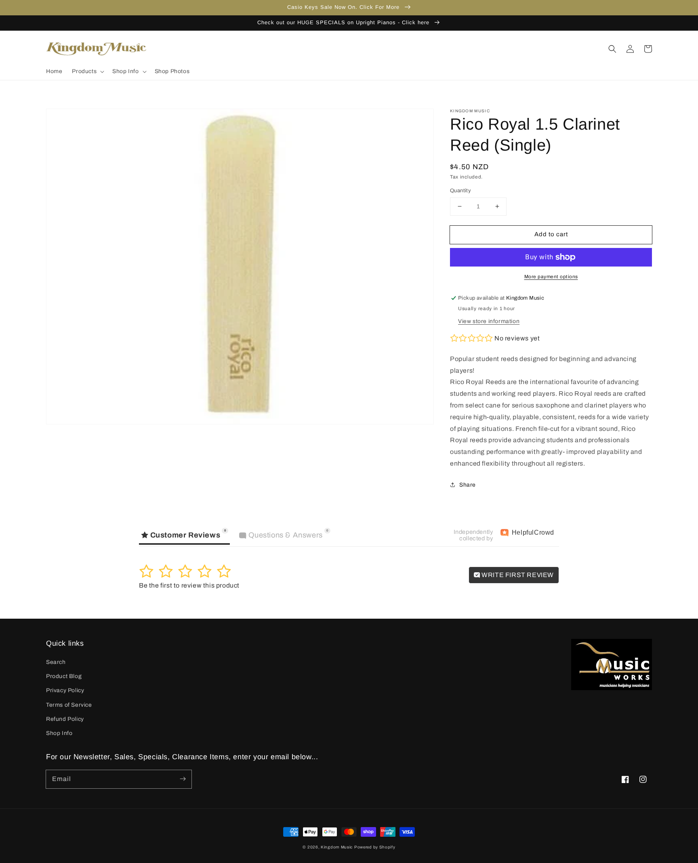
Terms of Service (69, 705)
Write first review (517, 574)
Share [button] (467, 485)
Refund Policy (65, 719)
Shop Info (59, 733)
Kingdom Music (337, 847)
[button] (87, 71)
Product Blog (64, 676)
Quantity (460, 190)
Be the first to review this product (189, 585)
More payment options (551, 276)
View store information (488, 321)
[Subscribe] (182, 779)
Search (56, 662)
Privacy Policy (65, 690)
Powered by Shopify (374, 847)
